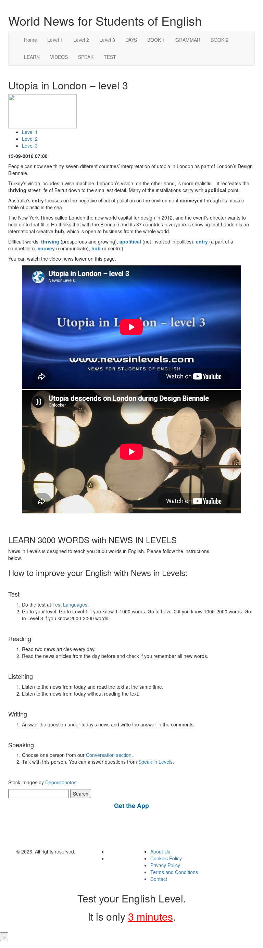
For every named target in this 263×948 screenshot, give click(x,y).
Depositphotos (60, 782)
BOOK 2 (219, 39)
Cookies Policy (166, 858)
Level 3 (107, 39)
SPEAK (85, 56)
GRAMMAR (187, 39)
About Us (160, 851)
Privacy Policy (165, 865)
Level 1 (55, 39)
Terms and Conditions (174, 872)
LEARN (32, 56)
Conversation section (109, 754)
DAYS (131, 39)
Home (30, 39)
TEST (110, 56)
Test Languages (69, 604)
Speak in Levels (155, 761)
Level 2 (81, 39)
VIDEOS (59, 56)
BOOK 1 (156, 39)
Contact (158, 878)
